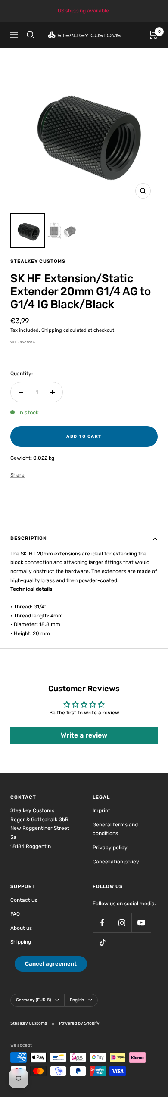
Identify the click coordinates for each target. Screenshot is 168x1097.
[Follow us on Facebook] (102, 922)
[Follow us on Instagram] (121, 922)
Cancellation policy (116, 862)
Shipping (20, 942)
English (77, 1000)
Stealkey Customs (37, 261)
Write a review (84, 735)
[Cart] (153, 35)
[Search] (30, 35)
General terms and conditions (115, 829)
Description (28, 538)
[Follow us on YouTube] (141, 922)
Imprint (101, 810)
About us (21, 928)
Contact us (23, 900)
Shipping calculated (64, 330)
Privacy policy (110, 848)
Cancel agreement (51, 963)
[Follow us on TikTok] (102, 942)
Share (17, 475)
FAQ (15, 914)
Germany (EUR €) (33, 1000)
